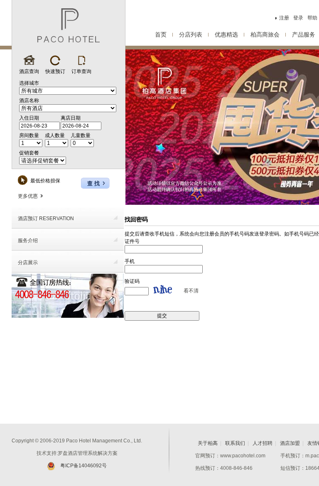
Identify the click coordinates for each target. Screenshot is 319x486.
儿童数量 (81, 135)
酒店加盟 (290, 443)
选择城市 (29, 83)
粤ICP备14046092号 (83, 466)
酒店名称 (29, 100)
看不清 (191, 291)
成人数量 (55, 135)
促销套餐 (29, 153)
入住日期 (29, 118)
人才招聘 (262, 443)
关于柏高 (208, 443)
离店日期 (71, 118)
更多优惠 (28, 196)
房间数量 (29, 135)
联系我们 (235, 443)
